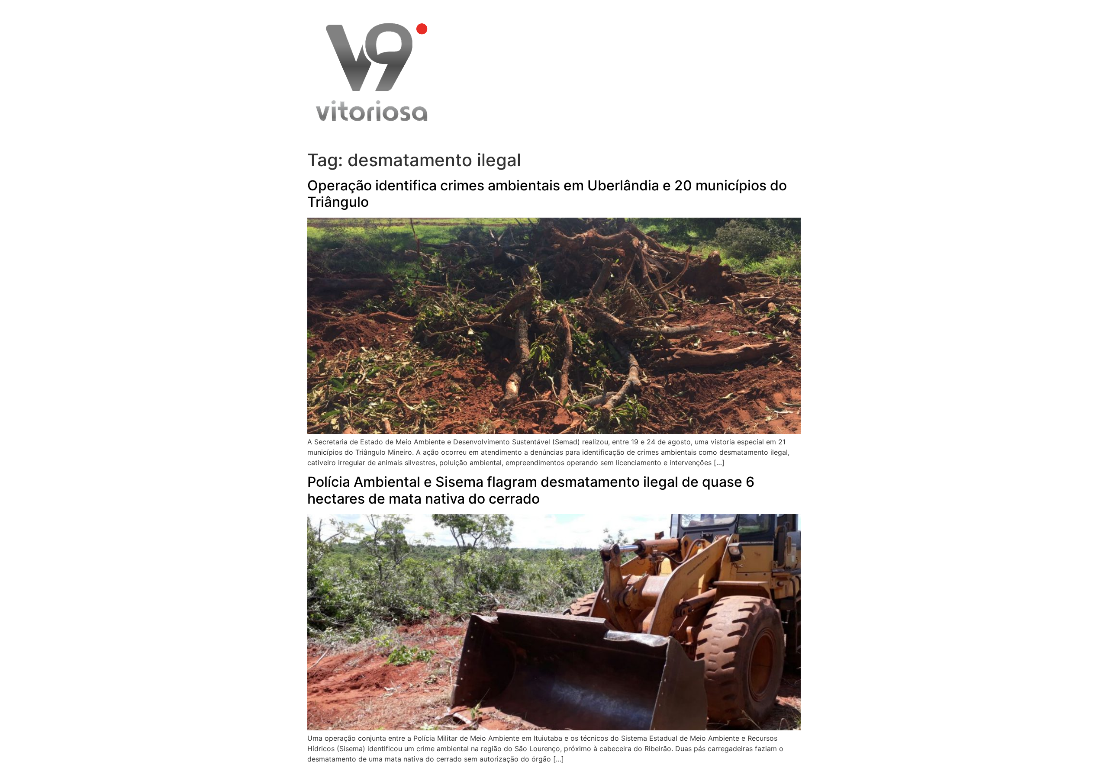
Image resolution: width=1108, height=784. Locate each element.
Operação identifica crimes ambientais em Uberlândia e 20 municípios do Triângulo (547, 193)
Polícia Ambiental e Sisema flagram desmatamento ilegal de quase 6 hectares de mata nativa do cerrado (530, 490)
